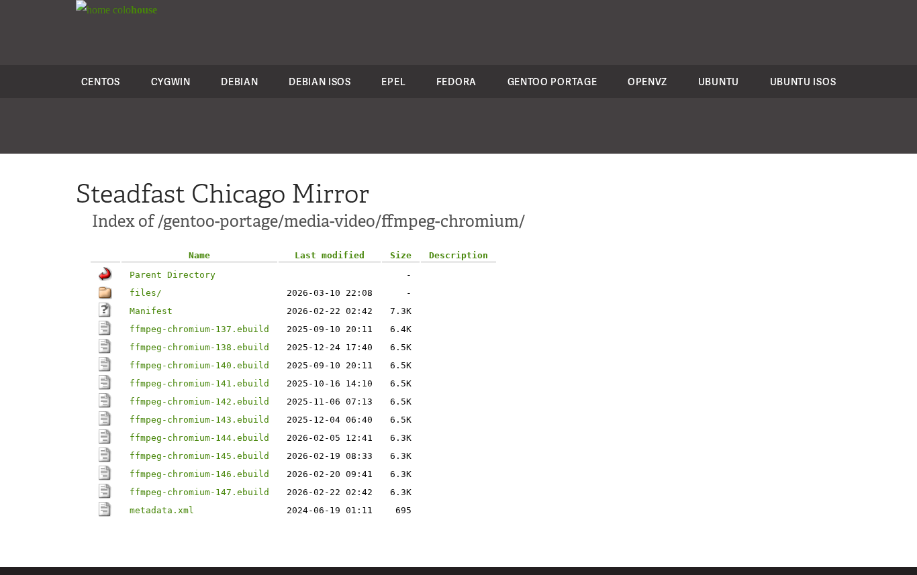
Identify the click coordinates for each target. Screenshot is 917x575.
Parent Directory (172, 275)
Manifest (151, 311)
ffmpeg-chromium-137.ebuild (199, 329)
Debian (239, 81)
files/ (146, 293)
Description (458, 255)
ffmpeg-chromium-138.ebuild (199, 347)
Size (401, 255)
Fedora (456, 81)
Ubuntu (718, 81)
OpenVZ (647, 81)
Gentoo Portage (552, 81)
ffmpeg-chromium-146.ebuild (199, 474)
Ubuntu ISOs (803, 81)
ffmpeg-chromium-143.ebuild (199, 420)
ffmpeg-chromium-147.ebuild (199, 492)
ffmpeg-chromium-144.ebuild (199, 438)
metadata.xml (162, 510)
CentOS (100, 81)
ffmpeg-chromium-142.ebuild (199, 402)
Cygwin (171, 81)
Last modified (330, 255)
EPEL (393, 81)
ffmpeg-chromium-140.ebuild (199, 365)
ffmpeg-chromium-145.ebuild (199, 456)
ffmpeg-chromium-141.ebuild (199, 383)
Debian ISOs (320, 81)
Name (199, 255)
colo (133, 9)
